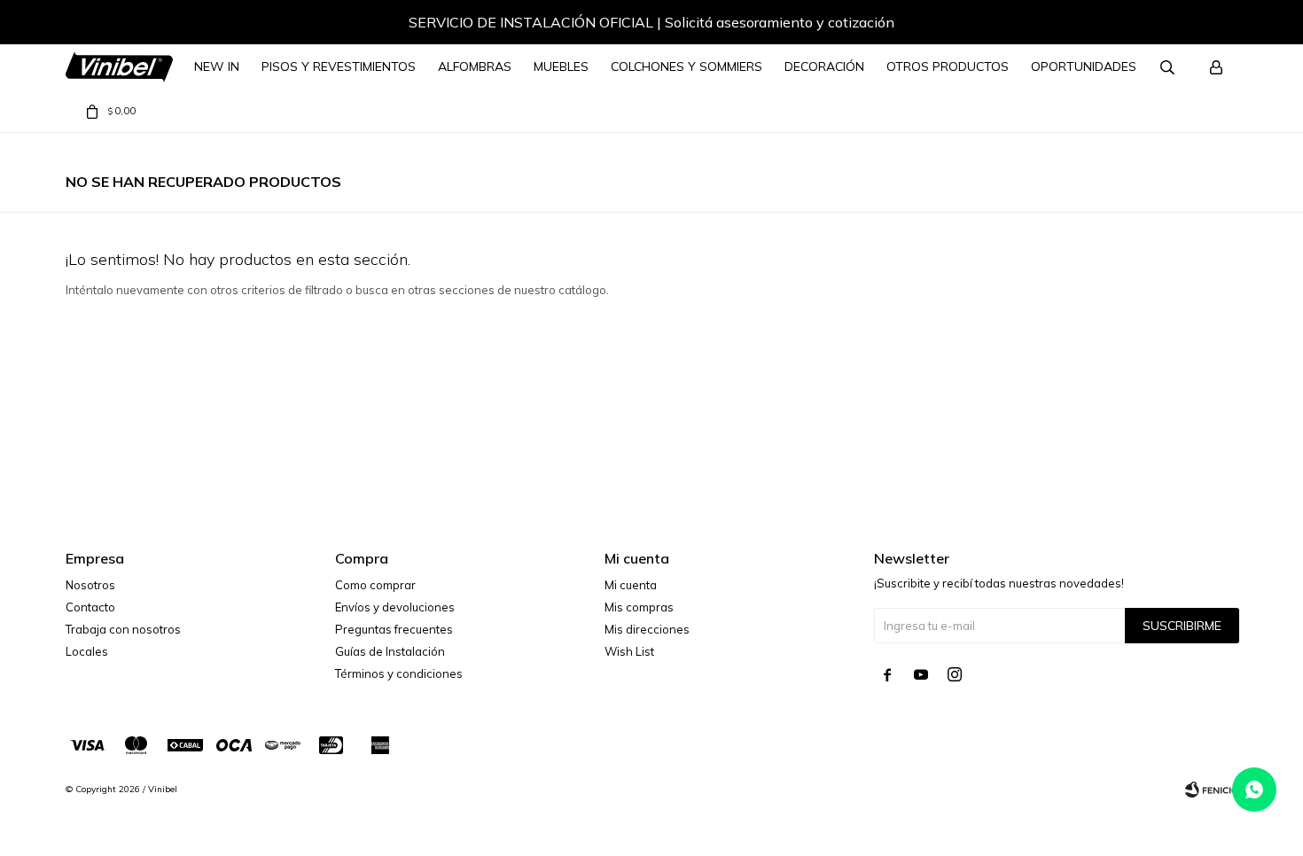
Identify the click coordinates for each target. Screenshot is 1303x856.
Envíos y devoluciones (395, 607)
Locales (87, 651)
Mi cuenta (631, 585)
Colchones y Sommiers (686, 66)
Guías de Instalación (390, 651)
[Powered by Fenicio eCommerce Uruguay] (1211, 789)
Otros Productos (947, 66)
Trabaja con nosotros (123, 629)
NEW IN (216, 66)
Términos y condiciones (399, 673)
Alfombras (474, 66)
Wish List (629, 651)
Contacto (90, 607)
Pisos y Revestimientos (338, 66)
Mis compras (639, 607)
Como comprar (375, 585)
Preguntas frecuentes (394, 629)
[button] (1207, 25)
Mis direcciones (647, 629)
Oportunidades (1083, 66)
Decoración (824, 66)
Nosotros (90, 585)
